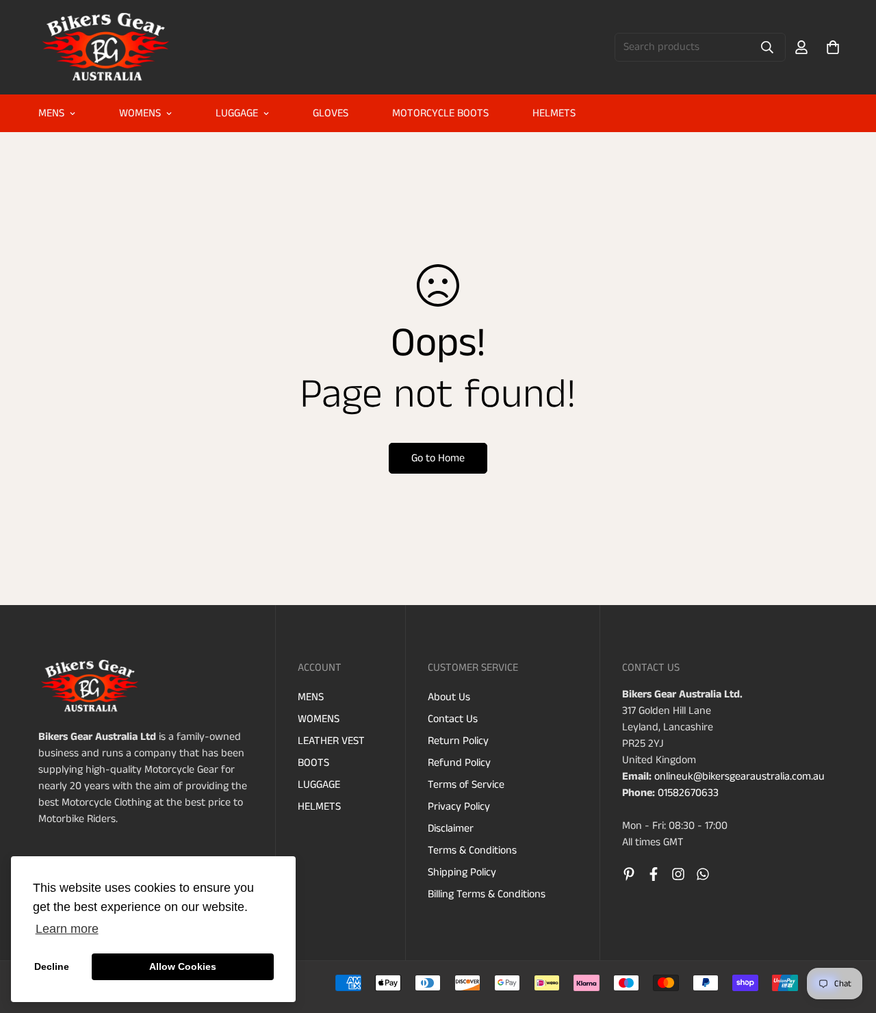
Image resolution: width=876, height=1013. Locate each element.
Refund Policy (459, 763)
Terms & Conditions (472, 850)
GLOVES (330, 113)
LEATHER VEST (331, 741)
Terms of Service (466, 785)
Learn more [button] (67, 929)
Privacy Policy (459, 807)
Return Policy (458, 741)
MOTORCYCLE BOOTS (440, 113)
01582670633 (688, 793)
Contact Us (453, 719)
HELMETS (554, 113)
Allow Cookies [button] (182, 966)
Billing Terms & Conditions (486, 894)
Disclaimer (451, 828)
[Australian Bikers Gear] (106, 47)
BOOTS (313, 763)
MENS (51, 113)
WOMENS (140, 113)
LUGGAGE (237, 113)
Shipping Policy (462, 872)
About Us (449, 697)
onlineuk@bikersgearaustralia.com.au (739, 776)
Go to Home (438, 458)
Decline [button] (51, 966)
